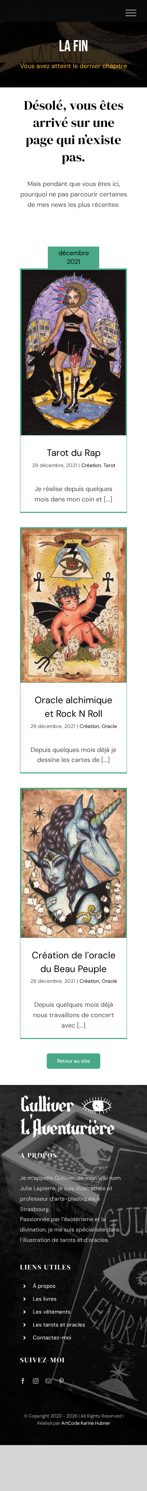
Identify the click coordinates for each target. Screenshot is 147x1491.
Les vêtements (52, 1311)
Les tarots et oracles (59, 1324)
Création (91, 465)
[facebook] (23, 1381)
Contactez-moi (52, 1337)
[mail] (48, 1381)
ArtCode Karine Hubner (85, 1423)
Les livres (45, 1298)
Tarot (109, 465)
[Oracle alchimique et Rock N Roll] (73, 606)
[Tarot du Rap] (73, 352)
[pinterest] (61, 1381)
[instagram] (36, 1381)
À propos (44, 1286)
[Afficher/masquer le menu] (131, 13)
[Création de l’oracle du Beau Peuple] (73, 863)
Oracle (109, 726)
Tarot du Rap (74, 453)
